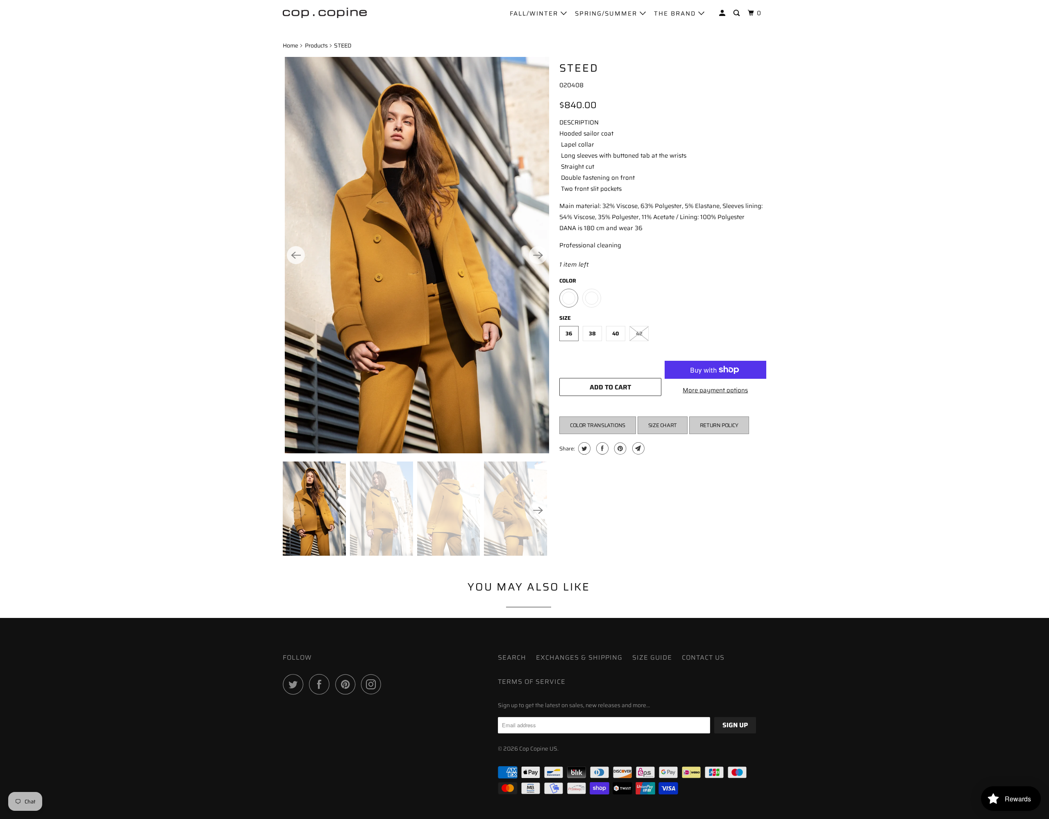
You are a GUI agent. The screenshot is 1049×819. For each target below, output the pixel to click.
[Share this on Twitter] (583, 448)
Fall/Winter (535, 13)
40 (615, 333)
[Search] (737, 13)
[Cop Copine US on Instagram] (373, 684)
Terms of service (531, 681)
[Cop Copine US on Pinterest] (347, 684)
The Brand (676, 13)
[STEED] (417, 255)
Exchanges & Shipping (579, 657)
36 (568, 333)
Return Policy (719, 425)
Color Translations (597, 425)
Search (512, 657)
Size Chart (662, 425)
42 (639, 333)
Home (290, 45)
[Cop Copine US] (325, 12)
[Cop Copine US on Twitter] (295, 684)
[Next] (538, 255)
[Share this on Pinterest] (619, 448)
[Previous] (296, 255)
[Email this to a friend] (637, 448)
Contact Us (703, 657)
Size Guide (652, 657)
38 (592, 333)
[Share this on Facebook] (601, 448)
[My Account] (723, 13)
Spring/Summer (607, 13)
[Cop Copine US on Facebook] (321, 684)
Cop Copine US (538, 748)
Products (316, 45)
